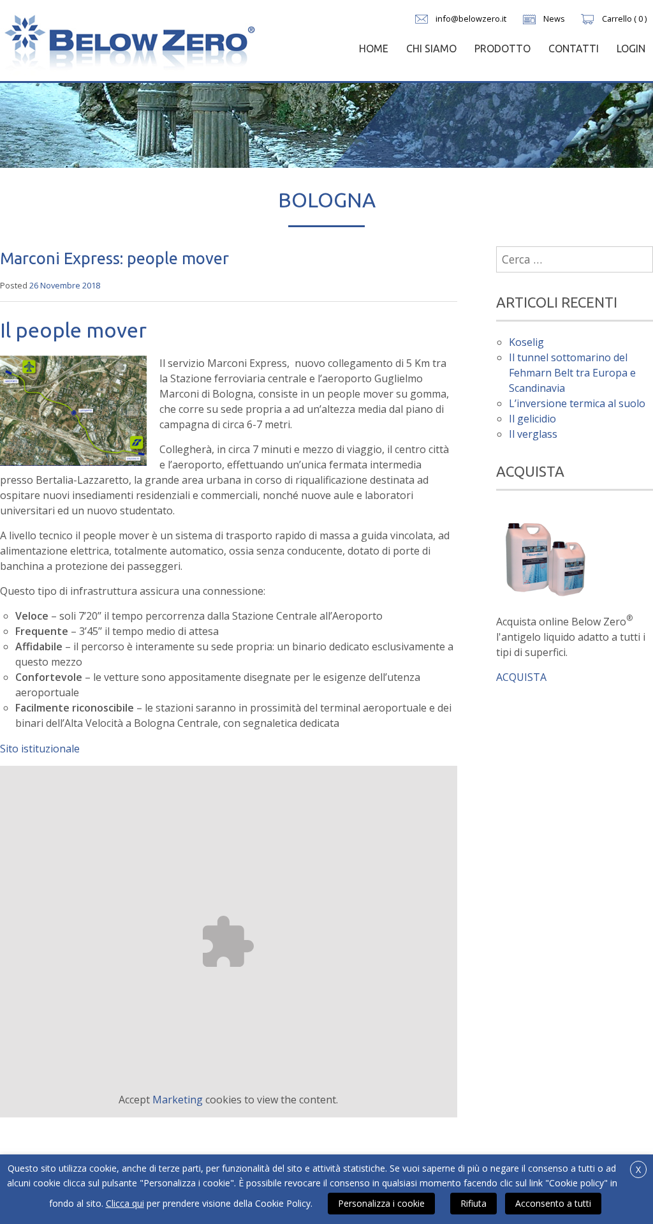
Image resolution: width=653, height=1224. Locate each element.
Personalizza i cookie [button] (381, 1203)
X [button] (638, 1169)
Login (631, 48)
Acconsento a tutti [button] (553, 1203)
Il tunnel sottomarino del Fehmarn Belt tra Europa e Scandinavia (572, 372)
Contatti (573, 48)
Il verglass (533, 434)
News (554, 18)
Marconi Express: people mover (114, 258)
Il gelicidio (532, 419)
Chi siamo (431, 48)
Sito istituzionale (40, 749)
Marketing (177, 1100)
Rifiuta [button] (473, 1203)
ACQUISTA (521, 677)
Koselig (526, 342)
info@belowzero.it (471, 18)
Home (373, 48)
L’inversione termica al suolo (577, 403)
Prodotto (502, 48)
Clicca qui (125, 1203)
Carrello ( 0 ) (624, 18)
